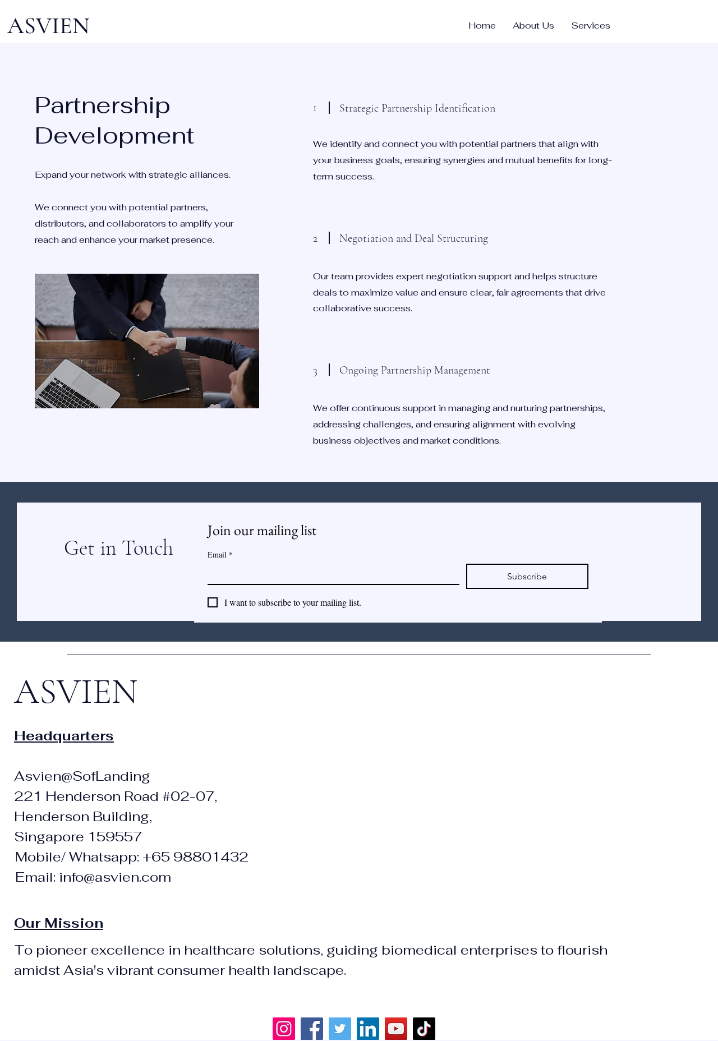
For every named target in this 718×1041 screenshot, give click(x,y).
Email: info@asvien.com (93, 877)
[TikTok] (424, 1028)
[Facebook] (312, 1028)
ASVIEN (48, 25)
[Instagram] (284, 1028)
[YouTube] (396, 1028)
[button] (591, 25)
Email (220, 554)
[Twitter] (340, 1028)
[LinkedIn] (368, 1028)
